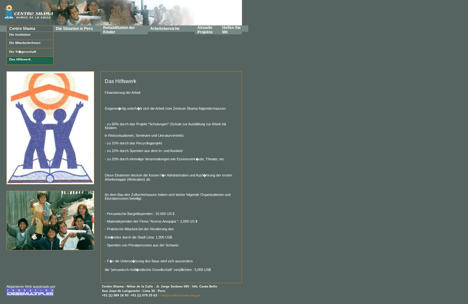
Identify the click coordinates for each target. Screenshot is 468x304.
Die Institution (20, 34)
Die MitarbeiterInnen (24, 43)
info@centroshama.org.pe (180, 295)
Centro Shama (22, 28)
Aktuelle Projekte (205, 29)
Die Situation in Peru (74, 28)
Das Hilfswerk (20, 59)
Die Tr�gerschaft (22, 51)
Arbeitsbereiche (165, 28)
